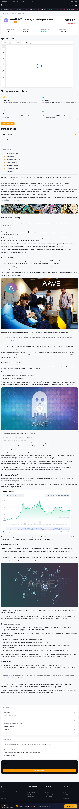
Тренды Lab (39, 732)
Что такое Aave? (8, 134)
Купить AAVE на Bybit (7, 123)
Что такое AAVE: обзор (11, 153)
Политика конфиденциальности (68, 795)
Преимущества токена (11, 168)
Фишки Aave (6, 140)
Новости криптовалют (39, 726)
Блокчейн (47, 792)
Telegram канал (40, 770)
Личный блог (15, 1)
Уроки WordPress (49, 794)
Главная (3, 13)
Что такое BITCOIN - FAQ (39, 715)
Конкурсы (23, 1)
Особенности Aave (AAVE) (12, 159)
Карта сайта (66, 798)
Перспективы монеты (11, 165)
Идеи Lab (39, 729)
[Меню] (76, 5)
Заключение (8, 171)
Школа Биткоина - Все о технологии (39, 720)
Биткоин (29, 790)
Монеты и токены (39, 717)
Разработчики (9, 156)
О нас (64, 790)
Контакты (30, 1)
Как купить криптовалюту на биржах (39, 723)
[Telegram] (76, 1)
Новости (29, 794)
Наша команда (5, 1)
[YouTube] (72, 1)
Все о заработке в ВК (39, 712)
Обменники (29, 798)
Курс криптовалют (31, 792)
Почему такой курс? (10, 162)
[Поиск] (72, 5)
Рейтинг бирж (30, 796)
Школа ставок (48, 796)
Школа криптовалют (50, 790)
